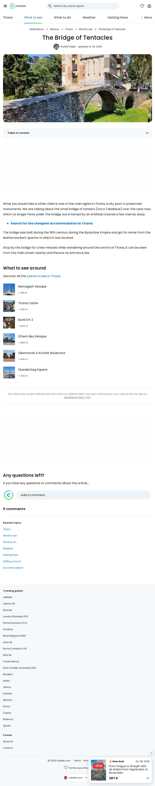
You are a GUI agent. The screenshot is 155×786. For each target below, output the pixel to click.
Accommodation (13, 567)
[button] (5, 6)
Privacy (88, 760)
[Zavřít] (152, 753)
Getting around (12, 561)
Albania (54, 29)
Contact (8, 748)
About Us (8, 741)
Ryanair (7, 610)
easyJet (7, 642)
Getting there (118, 17)
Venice (7, 687)
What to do (62, 17)
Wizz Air (7, 655)
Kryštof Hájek (68, 46)
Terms (77, 760)
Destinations (37, 29)
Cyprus (7, 712)
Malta (6, 680)
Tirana (7, 17)
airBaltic (8, 597)
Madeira (8, 674)
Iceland (7, 693)
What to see (33, 17)
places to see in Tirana (43, 276)
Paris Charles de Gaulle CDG (19, 667)
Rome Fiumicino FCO (15, 622)
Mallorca (8, 719)
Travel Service (11, 661)
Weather (89, 17)
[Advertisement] (77, 168)
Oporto (7, 725)
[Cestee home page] (18, 6)
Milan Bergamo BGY (14, 635)
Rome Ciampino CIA (15, 648)
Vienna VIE (9, 603)
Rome (6, 706)
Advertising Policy (74, 397)
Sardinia (8, 629)
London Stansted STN (15, 616)
